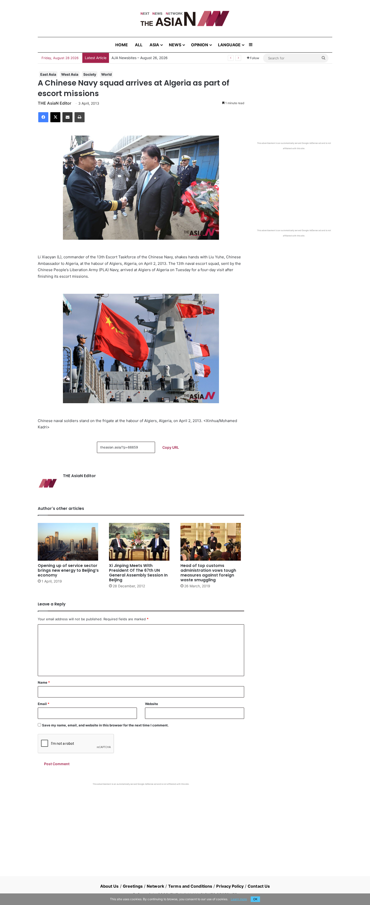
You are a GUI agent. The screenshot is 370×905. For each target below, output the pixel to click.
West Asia (69, 74)
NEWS (175, 44)
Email (43, 704)
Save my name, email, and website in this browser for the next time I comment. (105, 725)
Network (155, 886)
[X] (55, 117)
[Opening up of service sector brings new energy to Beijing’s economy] (69, 542)
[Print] (80, 117)
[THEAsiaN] (185, 18)
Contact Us (259, 886)
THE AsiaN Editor (54, 103)
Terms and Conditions (190, 886)
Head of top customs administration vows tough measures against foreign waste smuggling (208, 573)
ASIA (154, 44)
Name (44, 682)
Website (151, 704)
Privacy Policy (229, 886)
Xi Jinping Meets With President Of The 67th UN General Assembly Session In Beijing (138, 573)
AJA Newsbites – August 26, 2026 (140, 58)
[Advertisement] (141, 823)
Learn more (239, 899)
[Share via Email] (67, 117)
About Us (109, 886)
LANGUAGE (229, 44)
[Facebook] (43, 117)
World (106, 74)
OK (255, 899)
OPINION (199, 44)
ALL (138, 44)
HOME (121, 44)
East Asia (48, 74)
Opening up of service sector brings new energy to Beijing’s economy (68, 570)
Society (89, 74)
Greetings (133, 886)
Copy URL (170, 447)
